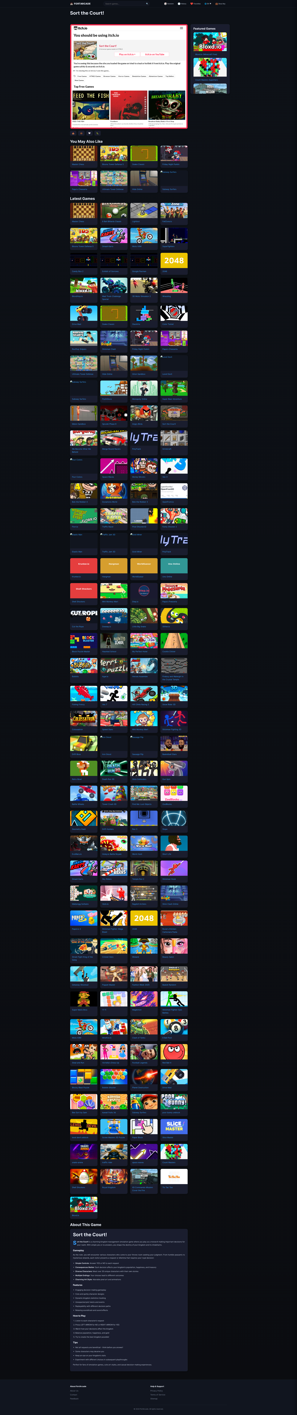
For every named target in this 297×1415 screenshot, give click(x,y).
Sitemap (154, 1398)
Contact (73, 1395)
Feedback (74, 1398)
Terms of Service (157, 1395)
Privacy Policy (156, 1391)
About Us (74, 1391)
